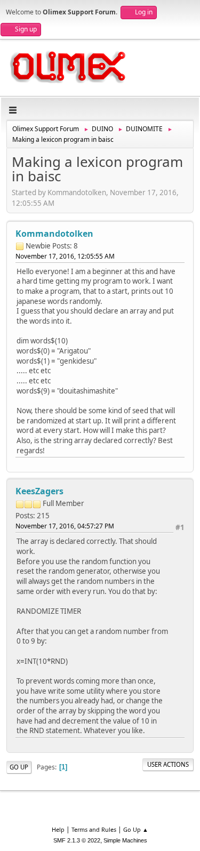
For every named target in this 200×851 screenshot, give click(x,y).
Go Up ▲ (135, 829)
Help (58, 829)
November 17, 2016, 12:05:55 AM (65, 256)
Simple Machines (125, 840)
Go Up (19, 767)
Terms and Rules (93, 829)
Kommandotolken (54, 233)
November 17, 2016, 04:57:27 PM (64, 526)
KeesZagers (39, 491)
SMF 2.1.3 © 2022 (76, 840)
